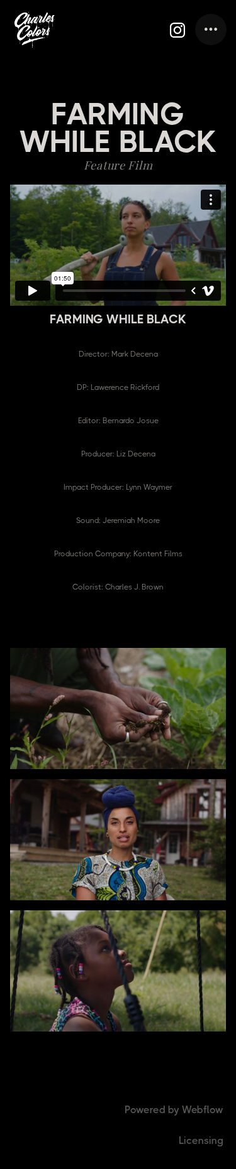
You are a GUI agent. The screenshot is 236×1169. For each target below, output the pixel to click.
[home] (34, 29)
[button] (211, 29)
